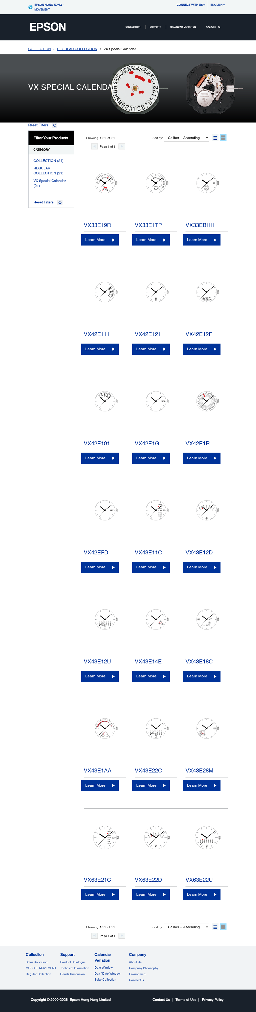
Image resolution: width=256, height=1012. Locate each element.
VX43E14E (148, 661)
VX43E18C (199, 661)
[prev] (94, 146)
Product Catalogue (73, 962)
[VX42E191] (105, 412)
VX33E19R (97, 225)
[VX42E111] (105, 303)
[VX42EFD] (105, 521)
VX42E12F (199, 334)
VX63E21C (97, 880)
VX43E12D (199, 552)
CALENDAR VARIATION (183, 26)
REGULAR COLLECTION (77, 49)
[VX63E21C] (105, 849)
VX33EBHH (200, 225)
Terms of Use (186, 1000)
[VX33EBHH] (207, 194)
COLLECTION (133, 26)
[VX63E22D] (156, 849)
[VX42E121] (156, 303)
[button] (215, 137)
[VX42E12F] (207, 303)
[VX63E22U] (207, 849)
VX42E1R (198, 443)
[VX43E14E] (156, 630)
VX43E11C (148, 552)
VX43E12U (97, 661)
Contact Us (136, 980)
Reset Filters (38, 125)
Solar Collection (37, 962)
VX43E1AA (98, 770)
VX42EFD (96, 552)
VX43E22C (148, 770)
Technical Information (74, 968)
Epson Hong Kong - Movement (49, 7)
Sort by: (157, 138)
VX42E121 (148, 334)
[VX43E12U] (105, 630)
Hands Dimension (72, 974)
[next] (121, 146)
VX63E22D (148, 880)
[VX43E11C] (156, 521)
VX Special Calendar (50, 181)
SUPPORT (155, 26)
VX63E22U (199, 880)
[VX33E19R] (105, 194)
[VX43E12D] (207, 521)
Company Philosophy (143, 968)
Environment (137, 974)
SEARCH (211, 27)
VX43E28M (199, 770)
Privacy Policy (213, 1000)
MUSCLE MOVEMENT (41, 968)
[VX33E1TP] (156, 194)
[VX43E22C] (156, 739)
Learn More (95, 239)
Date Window (103, 967)
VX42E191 (97, 443)
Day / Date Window (107, 973)
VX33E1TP (148, 225)
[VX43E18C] (207, 630)
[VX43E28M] (207, 739)
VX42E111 (97, 334)
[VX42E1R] (207, 412)
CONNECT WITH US (190, 4)
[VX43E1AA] (105, 739)
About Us (135, 962)
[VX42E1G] (156, 412)
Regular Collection (38, 974)
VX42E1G (147, 443)
